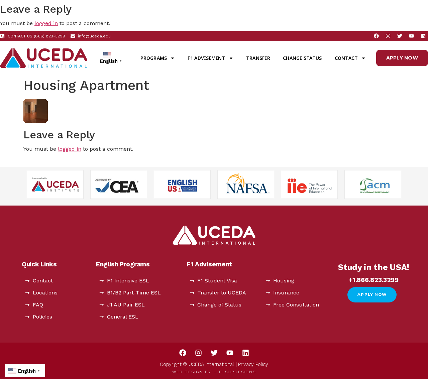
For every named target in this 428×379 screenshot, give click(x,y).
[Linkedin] (423, 36)
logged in (46, 23)
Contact (346, 58)
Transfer (258, 58)
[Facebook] (376, 36)
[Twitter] (400, 36)
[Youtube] (411, 36)
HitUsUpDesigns (234, 372)
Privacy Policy (253, 364)
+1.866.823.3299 (374, 280)
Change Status (302, 58)
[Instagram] (388, 36)
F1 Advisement (206, 58)
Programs (153, 58)
